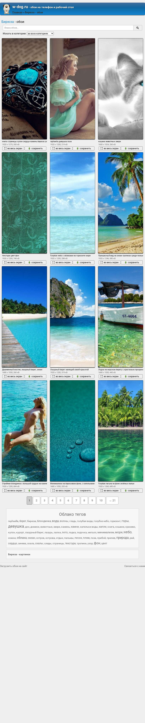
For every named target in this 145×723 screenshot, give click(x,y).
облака (22, 537)
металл (92, 532)
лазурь (49, 532)
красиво (130, 526)
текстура (70, 543)
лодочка (82, 532)
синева (22, 543)
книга (111, 526)
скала (30, 543)
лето (65, 532)
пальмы (69, 537)
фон (97, 543)
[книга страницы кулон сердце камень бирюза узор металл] (24, 88)
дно (27, 526)
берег (22, 521)
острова (50, 537)
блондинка (44, 521)
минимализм (105, 532)
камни (75, 526)
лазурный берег (34, 532)
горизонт (115, 521)
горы (125, 521)
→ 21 (112, 500)
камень (65, 526)
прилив (111, 537)
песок (78, 537)
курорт (20, 532)
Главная (17, 12)
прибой (101, 537)
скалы (39, 543)
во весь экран (14, 148)
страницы (58, 543)
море (119, 532)
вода (55, 521)
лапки (57, 532)
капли (102, 526)
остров (40, 537)
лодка (72, 532)
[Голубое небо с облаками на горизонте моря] (72, 202)
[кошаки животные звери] (120, 88)
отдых (59, 537)
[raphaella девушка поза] (72, 88)
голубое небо (101, 521)
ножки (12, 537)
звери (56, 526)
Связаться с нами (134, 566)
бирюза (31, 521)
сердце (12, 543)
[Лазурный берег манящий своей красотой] (72, 316)
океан (31, 537)
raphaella (13, 521)
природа (122, 537)
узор (90, 543)
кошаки (119, 526)
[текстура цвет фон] (24, 202)
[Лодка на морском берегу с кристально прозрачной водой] (120, 316)
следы (47, 543)
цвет (104, 543)
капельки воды (89, 526)
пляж (86, 537)
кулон (11, 532)
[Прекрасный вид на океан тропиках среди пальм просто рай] (120, 202)
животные (46, 526)
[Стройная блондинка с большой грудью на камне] (24, 430)
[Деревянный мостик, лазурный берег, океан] (24, 316)
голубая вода (85, 521)
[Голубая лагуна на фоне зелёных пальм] (120, 430)
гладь (72, 521)
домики (34, 526)
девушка (16, 526)
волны (64, 521)
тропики (81, 543)
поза (93, 537)
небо (128, 532)
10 (101, 500)
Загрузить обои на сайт (13, 566)
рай (132, 537)
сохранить (37, 148)
